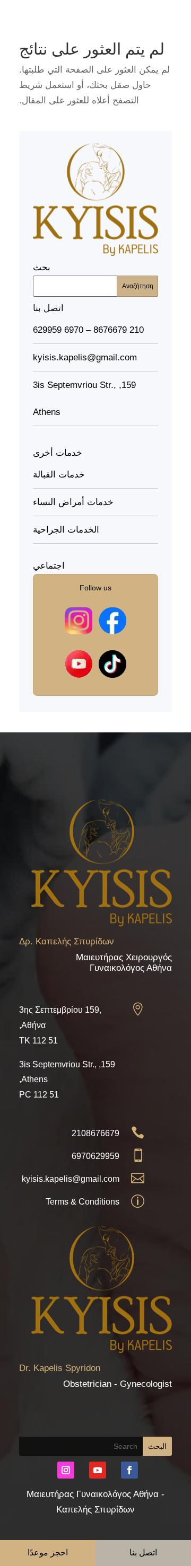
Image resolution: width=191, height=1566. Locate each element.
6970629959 (95, 1156)
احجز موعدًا (48, 1552)
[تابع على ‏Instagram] (65, 1470)
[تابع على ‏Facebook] (129, 1470)
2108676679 (95, 1133)
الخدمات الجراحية (66, 530)
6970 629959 (58, 330)
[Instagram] (78, 621)
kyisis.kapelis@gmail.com (70, 1178)
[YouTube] (78, 664)
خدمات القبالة (59, 475)
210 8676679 (118, 330)
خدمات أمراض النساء (73, 502)
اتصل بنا (143, 1552)
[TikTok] (112, 664)
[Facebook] (112, 621)
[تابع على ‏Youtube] (97, 1470)
